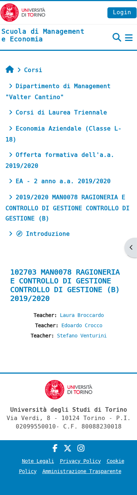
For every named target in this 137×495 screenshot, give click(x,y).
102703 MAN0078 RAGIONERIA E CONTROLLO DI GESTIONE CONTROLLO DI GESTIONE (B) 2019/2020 (65, 285)
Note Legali (38, 461)
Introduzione (48, 234)
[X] (68, 448)
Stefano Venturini (82, 336)
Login (122, 12)
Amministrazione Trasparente (81, 471)
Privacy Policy (80, 461)
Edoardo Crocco (81, 325)
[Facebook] (55, 448)
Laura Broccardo (82, 315)
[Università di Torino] (23, 12)
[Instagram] (81, 448)
